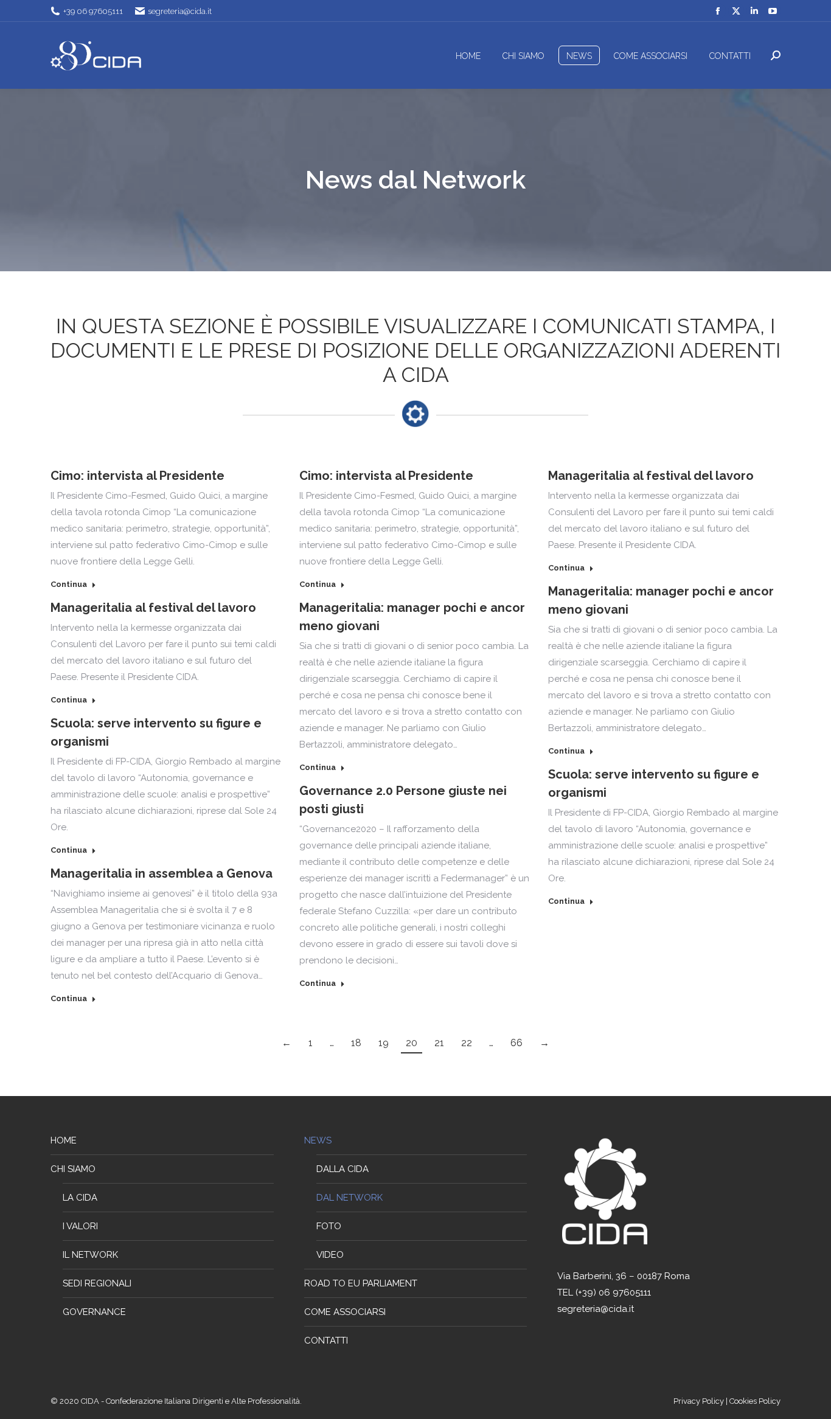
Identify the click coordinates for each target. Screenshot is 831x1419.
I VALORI (80, 1226)
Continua (68, 584)
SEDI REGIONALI (97, 1283)
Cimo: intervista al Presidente (137, 475)
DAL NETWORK (349, 1197)
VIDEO (330, 1254)
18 (356, 1043)
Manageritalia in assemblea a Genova (161, 873)
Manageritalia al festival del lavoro (651, 475)
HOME (63, 1140)
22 (466, 1043)
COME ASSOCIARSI (345, 1311)
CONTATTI (326, 1340)
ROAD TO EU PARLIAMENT (360, 1283)
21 (439, 1043)
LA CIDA (80, 1197)
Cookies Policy (755, 1401)
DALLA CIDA (342, 1169)
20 (411, 1043)
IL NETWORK (90, 1254)
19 (383, 1043)
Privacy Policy (699, 1401)
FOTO (328, 1226)
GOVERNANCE (94, 1311)
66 (516, 1043)
